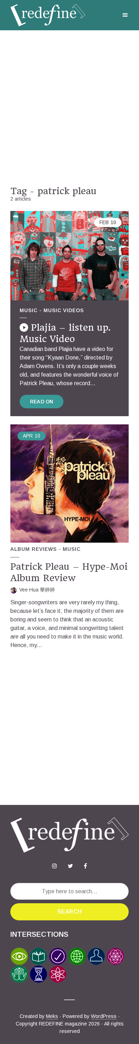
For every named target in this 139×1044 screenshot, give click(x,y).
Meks (52, 1016)
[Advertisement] (69, 107)
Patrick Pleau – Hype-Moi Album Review (69, 572)
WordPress (104, 1016)
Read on (41, 401)
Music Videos (63, 310)
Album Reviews (33, 549)
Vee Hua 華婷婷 (37, 590)
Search (69, 912)
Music (28, 310)
